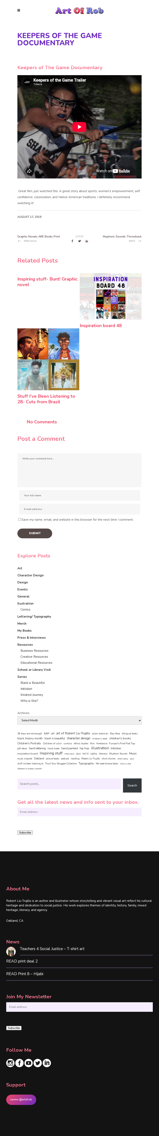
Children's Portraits (29, 743)
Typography (86, 763)
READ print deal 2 (22, 961)
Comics (25, 609)
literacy (103, 753)
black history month (30, 738)
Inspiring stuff (51, 753)
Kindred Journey (31, 695)
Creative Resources (34, 657)
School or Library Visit (34, 670)
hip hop (84, 748)
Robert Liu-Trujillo (90, 758)
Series (22, 677)
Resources (25, 645)
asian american (100, 733)
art (52, 733)
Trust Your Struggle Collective (61, 763)
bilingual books (129, 733)
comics (68, 743)
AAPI (46, 733)
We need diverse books (107, 763)
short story (122, 758)
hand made (53, 748)
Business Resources (34, 651)
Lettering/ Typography (34, 616)
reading (75, 758)
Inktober (26, 689)
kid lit (86, 753)
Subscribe (25, 832)
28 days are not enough (29, 733)
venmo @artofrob (21, 1099)
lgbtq (93, 753)
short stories (109, 758)
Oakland (39, 758)
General (23, 596)
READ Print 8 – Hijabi (24, 974)
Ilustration (25, 603)
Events (22, 589)
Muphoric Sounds (118, 753)
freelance (101, 743)
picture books (52, 758)
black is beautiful (55, 738)
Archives (23, 713)
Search (132, 785)
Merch (21, 624)
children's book (99, 738)
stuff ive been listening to (30, 763)
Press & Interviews (31, 638)
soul (132, 758)
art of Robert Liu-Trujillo (73, 733)
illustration (100, 748)
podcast (65, 758)
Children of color (52, 743)
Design (22, 582)
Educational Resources (36, 663)
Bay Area (115, 733)
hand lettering (37, 748)
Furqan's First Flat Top (122, 743)
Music (133, 753)
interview (69, 753)
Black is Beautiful (32, 683)
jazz (78, 753)
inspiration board (27, 753)
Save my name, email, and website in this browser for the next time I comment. (78, 520)
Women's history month (29, 768)
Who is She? (29, 701)
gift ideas (22, 748)
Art (19, 568)
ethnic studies (81, 743)
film (92, 743)
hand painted (69, 748)
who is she (125, 763)
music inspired (24, 758)
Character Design (30, 575)
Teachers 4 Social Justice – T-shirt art (52, 949)
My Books (24, 631)
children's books (120, 738)
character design (78, 738)
